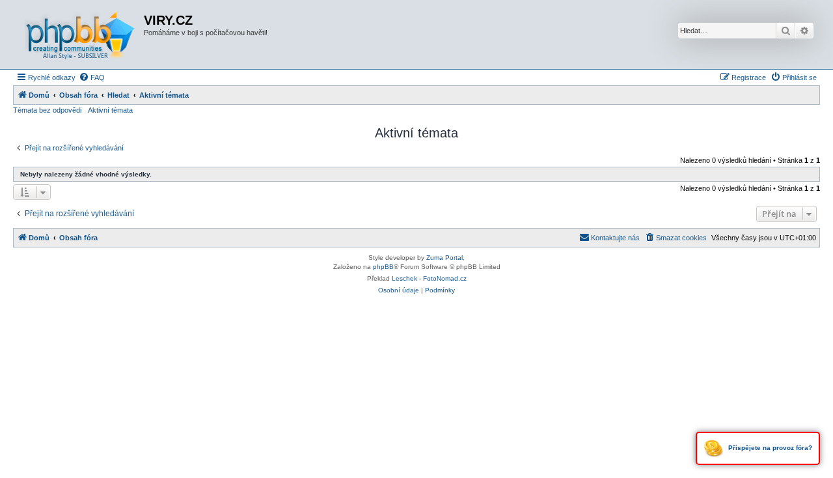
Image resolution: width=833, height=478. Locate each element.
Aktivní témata (110, 110)
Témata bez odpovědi (47, 110)
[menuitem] (92, 77)
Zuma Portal (444, 257)
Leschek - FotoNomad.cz (429, 278)
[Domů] (80, 34)
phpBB (383, 266)
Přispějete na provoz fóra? (769, 447)
